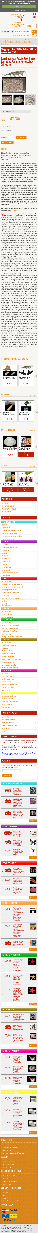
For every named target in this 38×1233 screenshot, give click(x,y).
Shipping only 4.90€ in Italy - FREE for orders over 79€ (19, 50)
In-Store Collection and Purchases (13, 1153)
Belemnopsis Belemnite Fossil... (9, 413)
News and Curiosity (8, 722)
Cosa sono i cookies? (19, 10)
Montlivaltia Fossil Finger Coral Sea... (9, 484)
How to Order (7, 1145)
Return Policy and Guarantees (12, 1176)
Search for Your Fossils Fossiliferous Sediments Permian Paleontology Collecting (18, 42)
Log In (14, 35)
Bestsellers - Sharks (9, 903)
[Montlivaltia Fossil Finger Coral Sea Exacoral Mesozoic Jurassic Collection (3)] (9, 477)
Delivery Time (7, 1167)
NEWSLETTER (6, 761)
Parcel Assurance (8, 1164)
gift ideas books (12, 40)
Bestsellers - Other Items (11, 955)
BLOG (28, 35)
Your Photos (5, 728)
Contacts (5, 1198)
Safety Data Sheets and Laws (11, 725)
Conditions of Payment (10, 1148)
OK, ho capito (19, 7)
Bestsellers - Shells (9, 863)
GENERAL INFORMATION (9, 736)
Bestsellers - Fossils (9, 1010)
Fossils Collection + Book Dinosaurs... (25, 448)
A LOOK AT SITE (7, 499)
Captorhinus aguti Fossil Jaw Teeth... (25, 377)
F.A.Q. (5, 1195)
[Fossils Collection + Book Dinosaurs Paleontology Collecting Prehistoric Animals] (26, 441)
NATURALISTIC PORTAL (9, 713)
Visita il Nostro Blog (8, 717)
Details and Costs (8, 1162)
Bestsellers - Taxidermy (10, 1051)
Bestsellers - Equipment (10, 1092)
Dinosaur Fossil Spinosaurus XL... (24, 413)
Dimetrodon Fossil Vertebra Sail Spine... (9, 377)
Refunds (5, 1179)
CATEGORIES (6, 518)
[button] (35, 375)
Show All (32, 395)
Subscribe (7, 775)
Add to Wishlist (7, 143)
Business (5, 1193)
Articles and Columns (8, 719)
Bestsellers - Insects (9, 826)
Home (3, 40)
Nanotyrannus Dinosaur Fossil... (24, 484)
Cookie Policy (7, 1184)
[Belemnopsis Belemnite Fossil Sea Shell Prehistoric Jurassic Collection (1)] (9, 406)
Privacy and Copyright (10, 1181)
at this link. (15, 210)
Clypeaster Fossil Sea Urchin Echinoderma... (10, 448)
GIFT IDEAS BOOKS (9, 111)
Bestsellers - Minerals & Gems (12, 783)
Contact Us (21, 35)
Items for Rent (7, 1150)
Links (3, 731)
